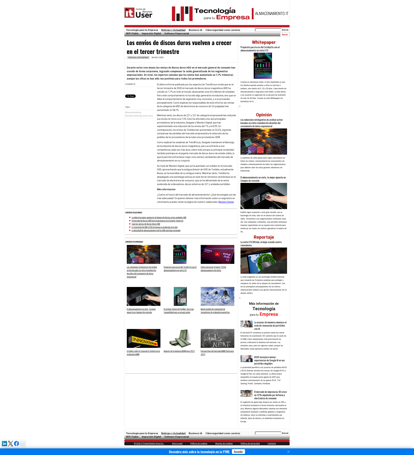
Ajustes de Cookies (224, 443)
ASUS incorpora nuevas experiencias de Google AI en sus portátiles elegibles (269, 360)
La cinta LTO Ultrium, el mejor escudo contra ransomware (261, 243)
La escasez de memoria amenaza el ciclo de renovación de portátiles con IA (270, 325)
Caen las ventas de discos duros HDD (146, 223)
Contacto (272, 443)
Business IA (195, 30)
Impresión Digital (151, 33)
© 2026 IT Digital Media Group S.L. (149, 443)
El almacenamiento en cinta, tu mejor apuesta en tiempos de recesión (263, 178)
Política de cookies (198, 443)
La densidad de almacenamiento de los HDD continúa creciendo (156, 230)
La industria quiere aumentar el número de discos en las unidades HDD (159, 217)
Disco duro (148, 116)
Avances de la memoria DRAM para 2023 (179, 351)
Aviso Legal (177, 443)
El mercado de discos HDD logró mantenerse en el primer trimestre (157, 220)
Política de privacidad (250, 443)
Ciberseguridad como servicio (223, 30)
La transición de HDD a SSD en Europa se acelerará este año (155, 227)
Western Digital (226, 202)
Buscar (285, 30)
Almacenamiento (133, 112)
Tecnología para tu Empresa (142, 30)
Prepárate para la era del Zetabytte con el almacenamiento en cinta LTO (260, 48)
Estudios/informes (133, 116)
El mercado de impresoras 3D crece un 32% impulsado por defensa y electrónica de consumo (270, 395)
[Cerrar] (288, 451)
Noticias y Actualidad (173, 30)
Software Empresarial (176, 33)
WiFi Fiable (132, 33)
